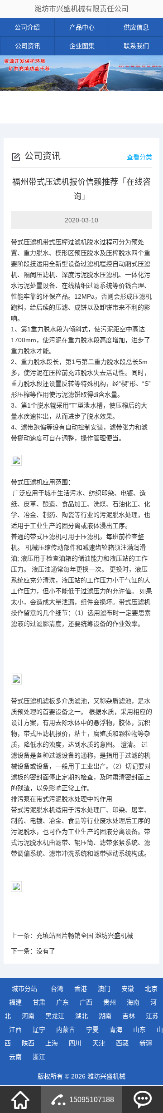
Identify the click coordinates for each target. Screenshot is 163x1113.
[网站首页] (20, 1099)
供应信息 (136, 27)
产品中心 (82, 27)
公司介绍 (27, 27)
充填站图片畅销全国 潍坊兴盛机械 (84, 935)
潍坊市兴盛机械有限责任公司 (81, 9)
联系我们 (136, 45)
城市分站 (24, 988)
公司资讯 (27, 45)
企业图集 (82, 45)
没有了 (45, 951)
